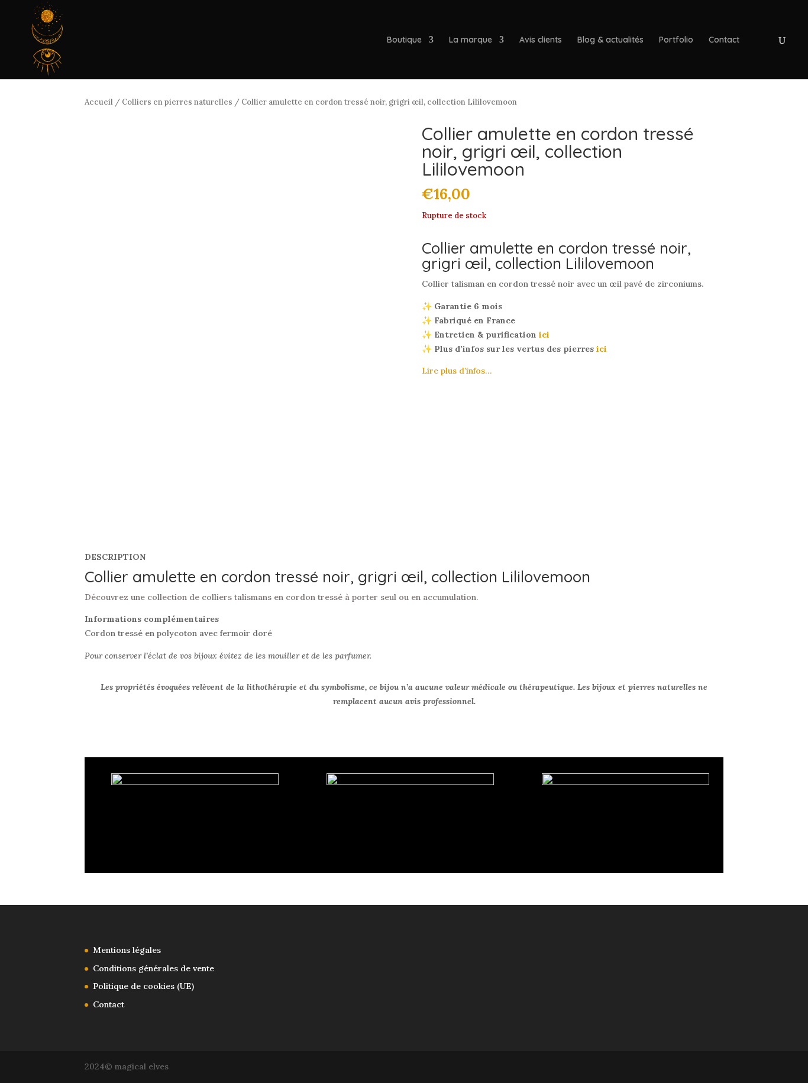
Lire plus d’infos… (457, 370)
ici (544, 334)
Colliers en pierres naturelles (177, 102)
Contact (724, 40)
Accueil (99, 102)
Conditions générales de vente (153, 968)
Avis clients (540, 40)
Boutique (404, 40)
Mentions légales (127, 950)
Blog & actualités (610, 40)
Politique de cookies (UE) (143, 986)
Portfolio (676, 40)
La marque (470, 40)
